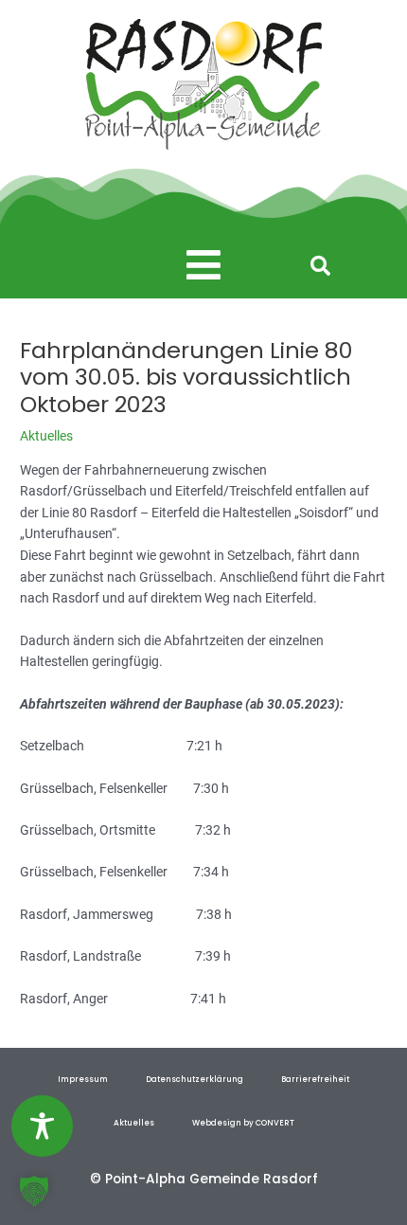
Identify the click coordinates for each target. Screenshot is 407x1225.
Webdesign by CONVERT (243, 1122)
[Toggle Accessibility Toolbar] (42, 1126)
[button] (204, 265)
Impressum (83, 1079)
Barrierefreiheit (315, 1079)
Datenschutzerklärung (194, 1079)
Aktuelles (46, 435)
